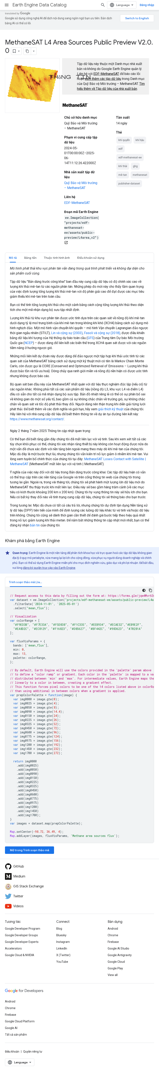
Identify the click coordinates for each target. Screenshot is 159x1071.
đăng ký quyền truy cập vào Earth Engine (49, 567)
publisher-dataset (129, 183)
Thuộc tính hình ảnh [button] (57, 258)
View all (113, 975)
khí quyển (124, 140)
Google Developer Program (22, 928)
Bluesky (61, 935)
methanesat (140, 174)
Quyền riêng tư (32, 1051)
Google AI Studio (118, 948)
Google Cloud (116, 961)
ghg (135, 166)
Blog (59, 928)
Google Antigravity (120, 955)
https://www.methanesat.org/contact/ (37, 419)
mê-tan (122, 174)
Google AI (11, 1028)
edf (120, 148)
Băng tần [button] (30, 258)
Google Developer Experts (22, 941)
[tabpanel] (79, 397)
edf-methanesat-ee (130, 157)
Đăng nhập (147, 5)
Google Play (115, 968)
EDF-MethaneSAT (106, 74)
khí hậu (140, 140)
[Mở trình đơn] (6, 5)
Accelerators (13, 948)
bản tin (35, 525)
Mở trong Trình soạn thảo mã (29, 850)
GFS (91, 338)
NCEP (28, 343)
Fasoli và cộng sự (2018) (102, 333)
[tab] (12, 257)
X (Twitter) (63, 955)
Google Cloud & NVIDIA (19, 955)
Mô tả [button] (13, 258)
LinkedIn (61, 948)
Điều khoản (12, 1051)
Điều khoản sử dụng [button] (90, 258)
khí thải (122, 166)
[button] (26, 582)
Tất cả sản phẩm (16, 1034)
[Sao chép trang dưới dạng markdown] (27, 51)
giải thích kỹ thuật (110, 409)
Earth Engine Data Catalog (39, 5)
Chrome (113, 935)
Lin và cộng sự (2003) (67, 333)
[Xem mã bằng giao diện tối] (144, 590)
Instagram (63, 941)
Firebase (113, 941)
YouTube (62, 961)
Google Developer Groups (21, 935)
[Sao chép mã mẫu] (150, 590)
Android (113, 928)
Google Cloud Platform (20, 1021)
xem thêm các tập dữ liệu (103, 79)
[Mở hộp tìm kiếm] (102, 4)
